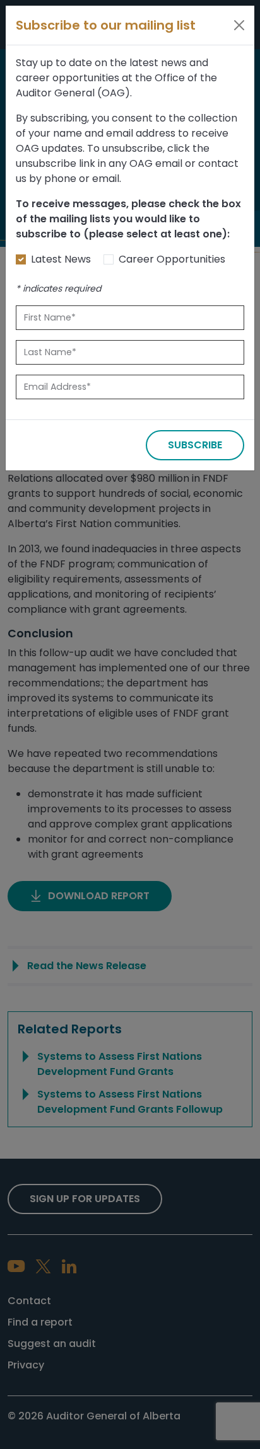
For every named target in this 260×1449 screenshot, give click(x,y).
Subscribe (195, 445)
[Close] (239, 25)
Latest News (61, 259)
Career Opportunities (172, 259)
